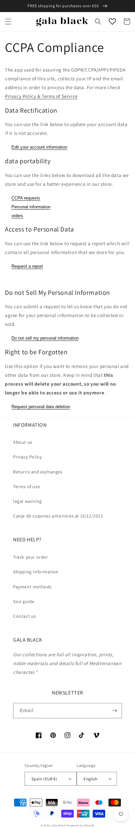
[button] (8, 21)
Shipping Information (36, 572)
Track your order (30, 557)
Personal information (30, 206)
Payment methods (32, 587)
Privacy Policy (27, 457)
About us (22, 442)
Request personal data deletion (40, 406)
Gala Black (59, 825)
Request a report (27, 266)
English (90, 779)
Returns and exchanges (38, 472)
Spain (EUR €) (44, 779)
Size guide (23, 601)
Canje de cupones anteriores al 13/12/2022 (58, 516)
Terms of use (26, 486)
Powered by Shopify (80, 825)
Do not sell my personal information (45, 338)
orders (17, 215)
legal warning (27, 501)
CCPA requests (25, 198)
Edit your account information (39, 147)
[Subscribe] (114, 710)
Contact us (24, 616)
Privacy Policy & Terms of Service (41, 96)
